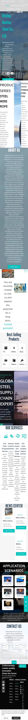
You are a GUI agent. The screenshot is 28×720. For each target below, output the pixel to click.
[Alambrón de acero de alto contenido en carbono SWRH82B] (8, 73)
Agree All (16, 718)
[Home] (3, 678)
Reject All (6, 718)
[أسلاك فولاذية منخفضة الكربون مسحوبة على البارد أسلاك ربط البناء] (12, 73)
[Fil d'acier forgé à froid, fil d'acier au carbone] (4, 73)
